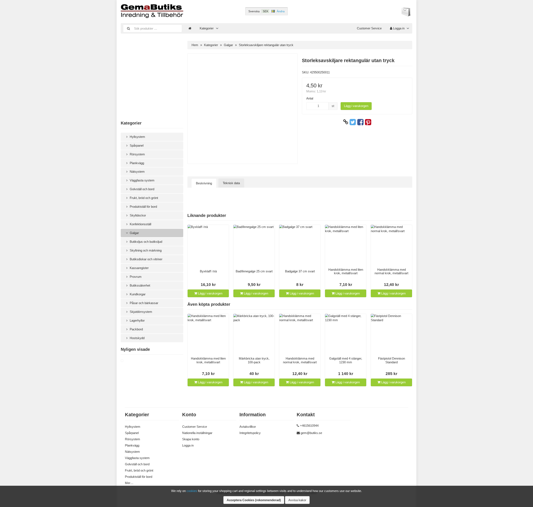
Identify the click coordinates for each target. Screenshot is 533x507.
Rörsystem (137, 154)
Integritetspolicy (250, 433)
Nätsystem (137, 171)
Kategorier (207, 28)
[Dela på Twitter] (353, 122)
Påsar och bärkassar (143, 303)
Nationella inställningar (197, 433)
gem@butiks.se (311, 433)
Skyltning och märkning (145, 250)
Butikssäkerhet (139, 285)
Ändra (281, 11)
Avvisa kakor (297, 500)
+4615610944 (309, 425)
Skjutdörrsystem (140, 311)
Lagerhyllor (137, 320)
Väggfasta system (141, 180)
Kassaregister (139, 268)
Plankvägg (136, 163)
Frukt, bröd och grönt (143, 198)
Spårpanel (136, 145)
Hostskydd (136, 338)
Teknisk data (231, 183)
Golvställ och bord (141, 189)
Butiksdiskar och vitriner (145, 259)
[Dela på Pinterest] (368, 122)
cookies (192, 491)
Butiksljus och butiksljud (145, 241)
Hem (195, 45)
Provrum (135, 276)
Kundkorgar (137, 294)
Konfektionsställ (140, 224)
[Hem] (190, 28)
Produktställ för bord (143, 206)
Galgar (134, 233)
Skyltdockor (137, 215)
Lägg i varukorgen (356, 106)
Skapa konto (190, 439)
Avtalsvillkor (247, 426)
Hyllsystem (137, 136)
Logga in (398, 28)
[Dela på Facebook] (360, 122)
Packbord (136, 329)
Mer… (129, 483)
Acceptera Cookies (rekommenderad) (254, 500)
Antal (309, 98)
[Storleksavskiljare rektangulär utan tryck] (127, 361)
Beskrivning (204, 183)
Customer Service (369, 28)
